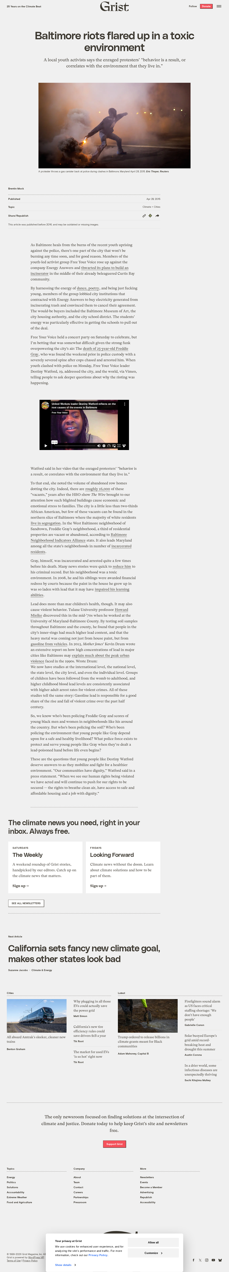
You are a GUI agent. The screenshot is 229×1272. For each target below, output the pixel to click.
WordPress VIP (36, 1257)
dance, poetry (88, 288)
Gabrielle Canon (194, 1024)
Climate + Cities (151, 206)
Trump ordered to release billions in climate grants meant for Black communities (143, 1041)
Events (144, 1182)
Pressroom (80, 1202)
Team (77, 1182)
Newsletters (147, 1177)
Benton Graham (16, 1049)
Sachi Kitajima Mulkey (198, 1080)
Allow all (153, 1242)
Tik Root (79, 1041)
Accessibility (147, 1202)
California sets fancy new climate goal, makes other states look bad (84, 953)
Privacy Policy (30, 1260)
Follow (193, 6)
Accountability (15, 1192)
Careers (78, 1192)
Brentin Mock (16, 188)
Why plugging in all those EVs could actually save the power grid (92, 1005)
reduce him (122, 566)
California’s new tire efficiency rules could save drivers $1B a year (90, 1031)
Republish (146, 1197)
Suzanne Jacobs (18, 970)
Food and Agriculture (19, 1202)
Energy (11, 1177)
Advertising (147, 1192)
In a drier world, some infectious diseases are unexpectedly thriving (201, 1070)
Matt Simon (80, 1015)
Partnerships (81, 1197)
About (77, 1177)
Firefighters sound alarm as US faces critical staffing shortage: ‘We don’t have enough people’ (202, 1010)
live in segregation (45, 523)
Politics (11, 1182)
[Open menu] (219, 6)
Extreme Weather (17, 1197)
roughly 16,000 (97, 489)
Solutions (12, 1187)
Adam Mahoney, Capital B (133, 1053)
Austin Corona (193, 1054)
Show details (63, 1264)
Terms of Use (14, 1260)
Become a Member (151, 1187)
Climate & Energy (41, 970)
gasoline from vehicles (49, 644)
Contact (78, 1187)
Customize (151, 1252)
